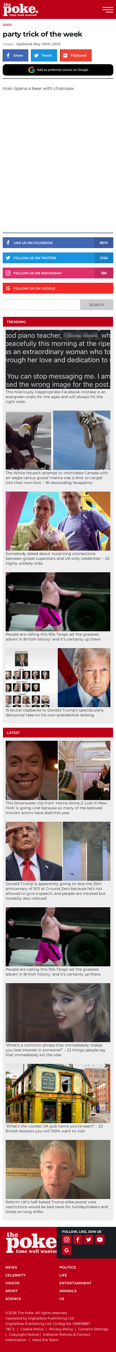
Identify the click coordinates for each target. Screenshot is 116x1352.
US (61, 1298)
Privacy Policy (61, 1329)
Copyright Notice (24, 1334)
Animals (67, 1291)
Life (63, 1275)
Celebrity (15, 1275)
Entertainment (75, 1283)
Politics (67, 1267)
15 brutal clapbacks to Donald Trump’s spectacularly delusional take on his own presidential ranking (55, 712)
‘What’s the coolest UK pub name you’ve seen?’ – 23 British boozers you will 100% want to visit (54, 1128)
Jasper (8, 44)
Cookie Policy (32, 1329)
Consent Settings (93, 1329)
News (11, 1267)
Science (13, 1298)
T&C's (10, 1329)
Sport (11, 1291)
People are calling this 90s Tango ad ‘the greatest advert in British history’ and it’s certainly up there (53, 637)
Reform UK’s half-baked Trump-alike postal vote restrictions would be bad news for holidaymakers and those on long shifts (57, 1207)
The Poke (33, 9)
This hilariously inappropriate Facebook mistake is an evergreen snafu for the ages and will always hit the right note (56, 396)
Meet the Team (45, 1340)
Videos (7, 24)
